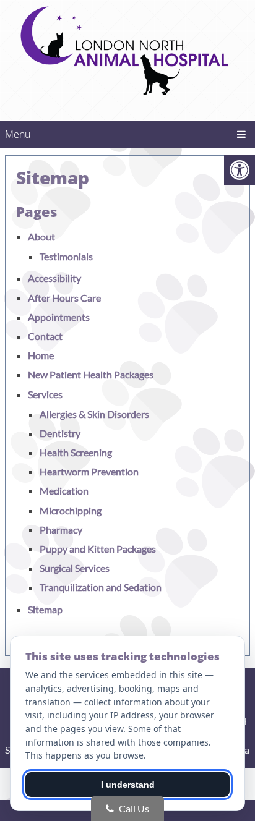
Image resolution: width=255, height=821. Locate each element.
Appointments (59, 317)
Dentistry (60, 433)
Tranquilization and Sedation (101, 587)
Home (41, 355)
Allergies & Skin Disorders (94, 414)
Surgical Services (75, 568)
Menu (17, 134)
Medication (64, 490)
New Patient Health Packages (90, 374)
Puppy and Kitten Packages (98, 549)
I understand (128, 784)
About (41, 236)
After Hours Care (64, 298)
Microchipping (71, 510)
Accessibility (54, 278)
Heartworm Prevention (89, 471)
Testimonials (66, 256)
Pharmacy (61, 529)
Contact (45, 336)
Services (45, 394)
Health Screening (76, 452)
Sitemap (45, 609)
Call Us (133, 808)
